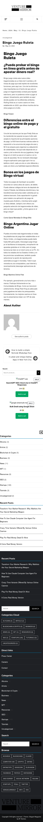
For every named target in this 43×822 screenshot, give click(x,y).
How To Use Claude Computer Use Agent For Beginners (17, 520)
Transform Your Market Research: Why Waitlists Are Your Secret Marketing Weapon (20, 510)
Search (5, 369)
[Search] (38, 372)
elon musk (30, 767)
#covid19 (6, 756)
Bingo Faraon (9, 114)
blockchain (18, 756)
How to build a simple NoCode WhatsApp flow (21, 351)
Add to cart (22, 394)
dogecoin (19, 767)
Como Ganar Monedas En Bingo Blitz (17, 217)
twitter (24, 784)
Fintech (17, 773)
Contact (5, 667)
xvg (27, 790)
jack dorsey (8, 778)
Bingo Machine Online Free (14, 274)
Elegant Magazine (35, 817)
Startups (3, 485)
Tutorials (3, 490)
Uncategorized (5, 495)
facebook (7, 773)
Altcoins (3, 441)
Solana (35, 778)
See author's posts (21, 336)
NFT (1, 468)
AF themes (22, 819)
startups (7, 784)
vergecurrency (9, 790)
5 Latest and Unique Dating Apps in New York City (20, 358)
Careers (5, 662)
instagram (27, 773)
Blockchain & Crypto (8, 452)
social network (22, 778)
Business (3, 458)
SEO (2, 479)
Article (2, 447)
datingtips (7, 767)
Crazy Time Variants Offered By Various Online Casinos (18, 529)
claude (29, 756)
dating (29, 762)
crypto (21, 762)
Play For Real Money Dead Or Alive (14, 537)
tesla (16, 784)
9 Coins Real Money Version (11, 544)
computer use (9, 762)
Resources (4, 474)
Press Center (7, 656)
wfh (21, 790)
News (2, 463)
